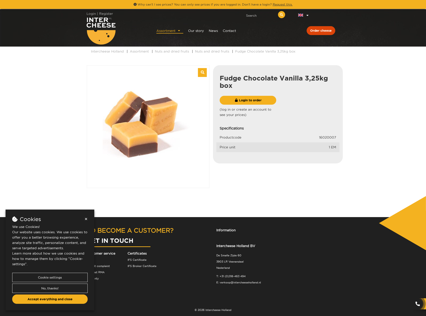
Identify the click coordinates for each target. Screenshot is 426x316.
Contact (229, 31)
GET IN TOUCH (110, 240)
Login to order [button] (250, 100)
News (213, 31)
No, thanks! (50, 288)
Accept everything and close (50, 299)
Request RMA (96, 272)
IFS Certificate (137, 259)
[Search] (281, 14)
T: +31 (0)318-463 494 (231, 276)
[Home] (116, 31)
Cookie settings (50, 277)
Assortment (166, 31)
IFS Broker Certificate (142, 266)
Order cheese (321, 30)
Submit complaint (98, 266)
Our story (196, 31)
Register (106, 14)
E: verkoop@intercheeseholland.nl (238, 282)
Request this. (283, 4)
